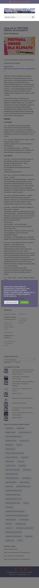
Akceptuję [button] (24, 302)
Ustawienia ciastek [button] (11, 302)
